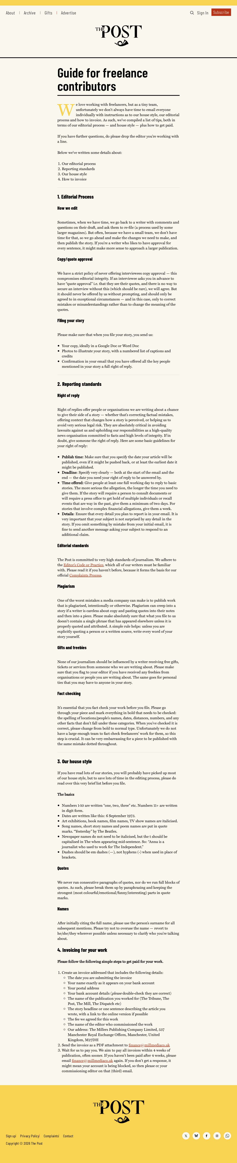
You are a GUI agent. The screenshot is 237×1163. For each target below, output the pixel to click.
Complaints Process (85, 575)
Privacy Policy (29, 1136)
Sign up (11, 1136)
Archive (30, 12)
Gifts (48, 12)
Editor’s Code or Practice (83, 564)
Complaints (51, 1136)
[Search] (192, 13)
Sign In (202, 12)
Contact (68, 1136)
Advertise (68, 12)
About (10, 12)
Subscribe (221, 12)
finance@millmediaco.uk (149, 1044)
